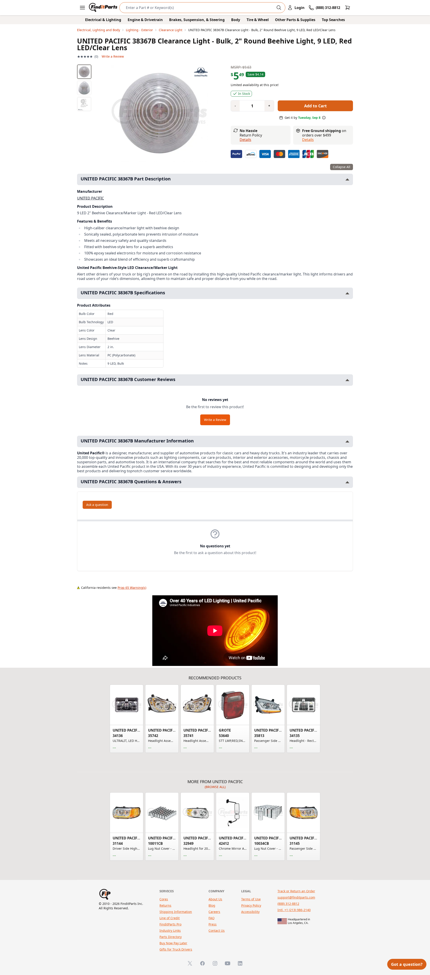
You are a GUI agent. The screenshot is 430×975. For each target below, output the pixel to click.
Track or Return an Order (296, 891)
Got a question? (407, 964)
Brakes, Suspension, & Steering (197, 19)
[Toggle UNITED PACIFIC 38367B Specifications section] (347, 293)
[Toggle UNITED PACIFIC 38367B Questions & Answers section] (347, 482)
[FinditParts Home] (103, 7)
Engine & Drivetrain (145, 19)
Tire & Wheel (258, 19)
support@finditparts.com (296, 897)
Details (245, 139)
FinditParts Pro (170, 924)
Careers (214, 912)
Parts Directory (170, 937)
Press (213, 924)
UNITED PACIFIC (90, 198)
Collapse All (341, 167)
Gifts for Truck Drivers (175, 949)
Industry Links (170, 930)
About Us (215, 899)
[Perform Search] (279, 7)
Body (235, 19)
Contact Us (217, 930)
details (308, 139)
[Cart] (347, 7)
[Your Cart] (347, 7)
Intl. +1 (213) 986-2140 (294, 910)
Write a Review (113, 56)
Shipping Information (175, 912)
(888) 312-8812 (288, 903)
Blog (212, 905)
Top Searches (333, 19)
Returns (165, 905)
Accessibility (250, 912)
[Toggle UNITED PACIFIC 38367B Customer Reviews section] (347, 380)
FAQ (212, 918)
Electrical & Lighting (103, 19)
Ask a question (97, 505)
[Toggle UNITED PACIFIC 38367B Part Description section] (347, 179)
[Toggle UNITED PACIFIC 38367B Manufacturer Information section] (347, 441)
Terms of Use (251, 899)
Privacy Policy (251, 905)
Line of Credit (169, 918)
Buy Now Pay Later (173, 943)
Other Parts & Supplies (295, 19)
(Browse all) (215, 787)
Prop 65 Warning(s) (132, 587)
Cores (163, 899)
